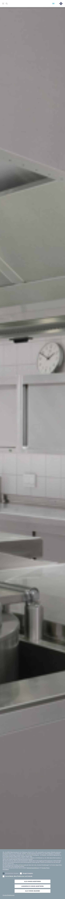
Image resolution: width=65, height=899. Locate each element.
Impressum (6, 869)
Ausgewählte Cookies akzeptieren (32, 886)
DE (53, 3)
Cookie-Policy (45, 868)
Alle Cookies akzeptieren (32, 881)
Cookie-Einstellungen (9, 895)
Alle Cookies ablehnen (32, 891)
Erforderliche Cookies (11, 873)
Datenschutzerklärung (33, 868)
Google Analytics (28, 873)
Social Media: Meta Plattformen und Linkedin (18, 876)
